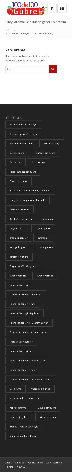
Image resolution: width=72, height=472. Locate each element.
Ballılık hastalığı (52, 143)
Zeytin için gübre (47, 407)
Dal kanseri (15, 162)
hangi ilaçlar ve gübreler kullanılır (27, 200)
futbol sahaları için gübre (23, 171)
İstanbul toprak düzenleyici (24, 426)
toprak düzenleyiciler (21, 341)
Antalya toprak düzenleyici (24, 133)
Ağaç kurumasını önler (22, 143)
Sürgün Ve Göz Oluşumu (23, 266)
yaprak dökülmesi (40, 388)
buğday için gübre (45, 152)
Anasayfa (24, 33)
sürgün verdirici (18, 275)
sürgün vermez (45, 275)
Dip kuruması (38, 162)
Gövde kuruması (18, 181)
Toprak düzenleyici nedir (23, 369)
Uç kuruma (15, 388)
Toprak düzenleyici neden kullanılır (29, 360)
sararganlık (43, 237)
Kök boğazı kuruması (21, 218)
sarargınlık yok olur (20, 247)
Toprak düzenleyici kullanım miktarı (29, 332)
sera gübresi (46, 247)
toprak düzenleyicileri (21, 350)
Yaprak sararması (19, 407)
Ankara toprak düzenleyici (24, 124)
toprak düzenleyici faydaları (24, 313)
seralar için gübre (19, 256)
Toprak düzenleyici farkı (23, 303)
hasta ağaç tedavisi (19, 209)
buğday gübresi (18, 152)
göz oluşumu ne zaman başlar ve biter (30, 190)
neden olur (48, 218)
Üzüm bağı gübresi (20, 417)
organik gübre (43, 228)
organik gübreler (19, 237)
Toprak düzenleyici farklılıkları (26, 294)
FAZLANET (21, 466)
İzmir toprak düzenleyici (23, 435)
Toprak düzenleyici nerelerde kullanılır (31, 379)
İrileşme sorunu (48, 417)
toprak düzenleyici (20, 284)
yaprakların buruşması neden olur (28, 398)
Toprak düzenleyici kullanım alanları (29, 322)
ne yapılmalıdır (18, 228)
